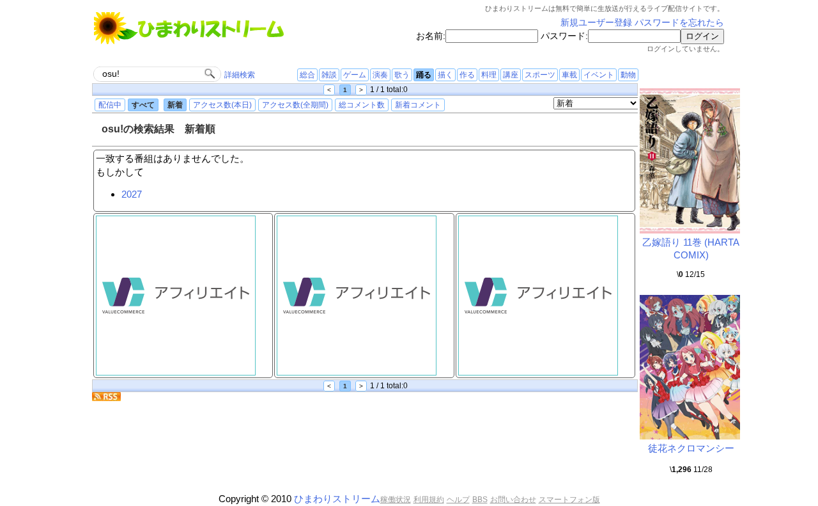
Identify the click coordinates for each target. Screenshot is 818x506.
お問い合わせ (513, 499)
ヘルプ (458, 499)
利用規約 (428, 499)
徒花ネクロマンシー (691, 448)
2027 (131, 194)
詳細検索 (239, 74)
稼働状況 (395, 499)
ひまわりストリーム (337, 498)
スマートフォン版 (569, 499)
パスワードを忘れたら (679, 23)
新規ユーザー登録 (596, 23)
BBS (480, 499)
